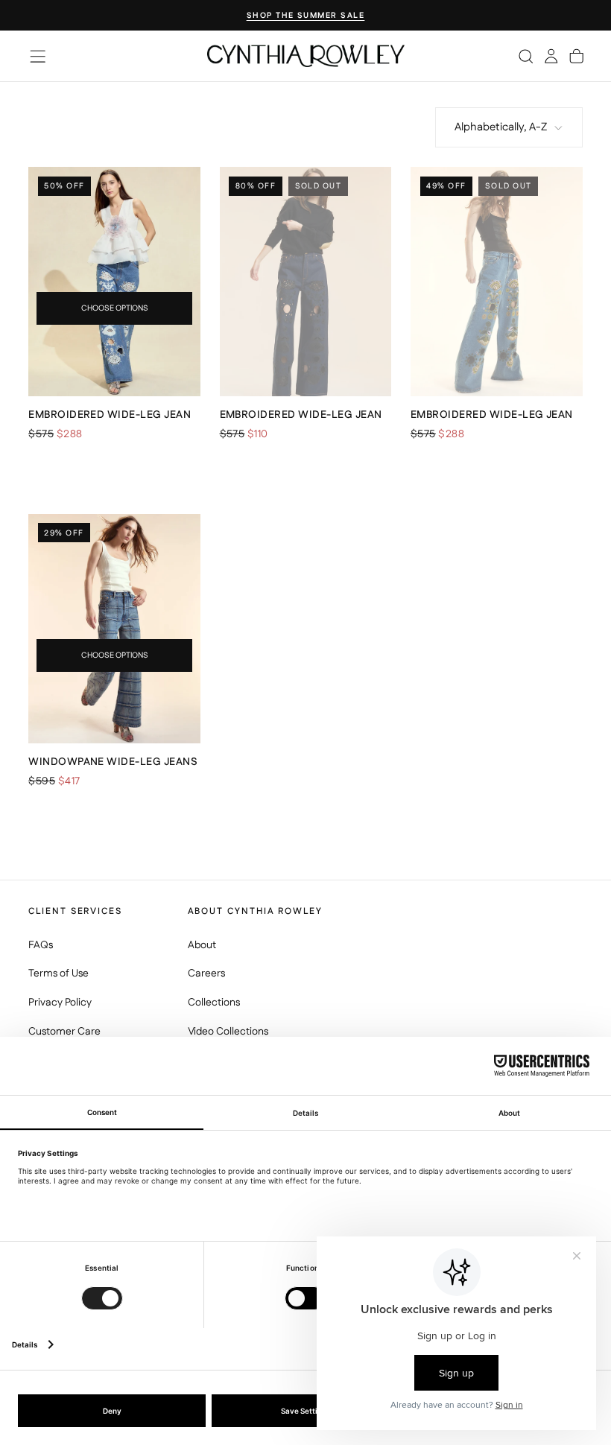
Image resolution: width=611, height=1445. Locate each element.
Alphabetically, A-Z (501, 127)
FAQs (40, 945)
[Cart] (576, 56)
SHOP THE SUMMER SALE (306, 16)
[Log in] (551, 56)
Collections (214, 1002)
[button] (37, 56)
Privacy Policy (60, 1002)
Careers (206, 973)
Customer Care (64, 1031)
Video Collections (228, 1031)
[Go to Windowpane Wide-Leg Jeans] (114, 628)
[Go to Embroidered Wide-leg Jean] (114, 281)
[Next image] (182, 281)
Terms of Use (58, 973)
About (202, 945)
